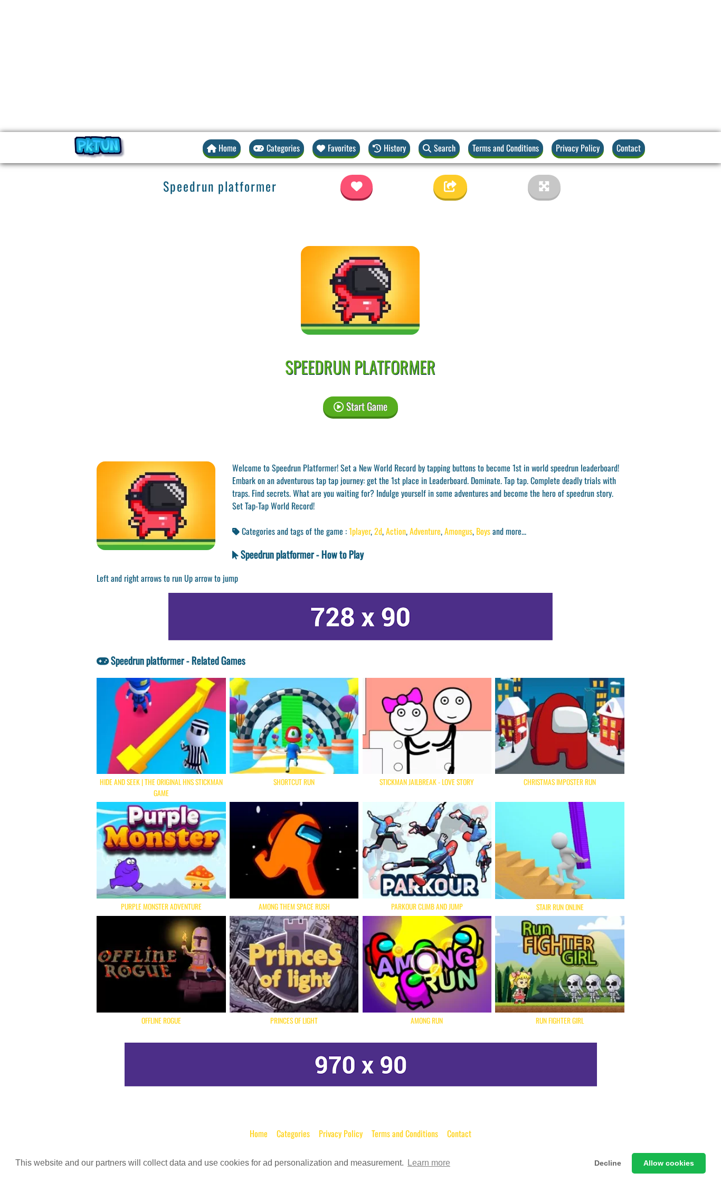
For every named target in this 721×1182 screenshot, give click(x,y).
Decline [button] (607, 1163)
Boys (483, 531)
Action (396, 531)
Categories (293, 1133)
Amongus (458, 531)
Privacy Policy (578, 147)
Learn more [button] (428, 1162)
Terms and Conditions (505, 147)
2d (378, 531)
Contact (628, 147)
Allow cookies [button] (668, 1163)
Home (259, 1133)
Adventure (425, 531)
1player (360, 531)
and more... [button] (509, 531)
